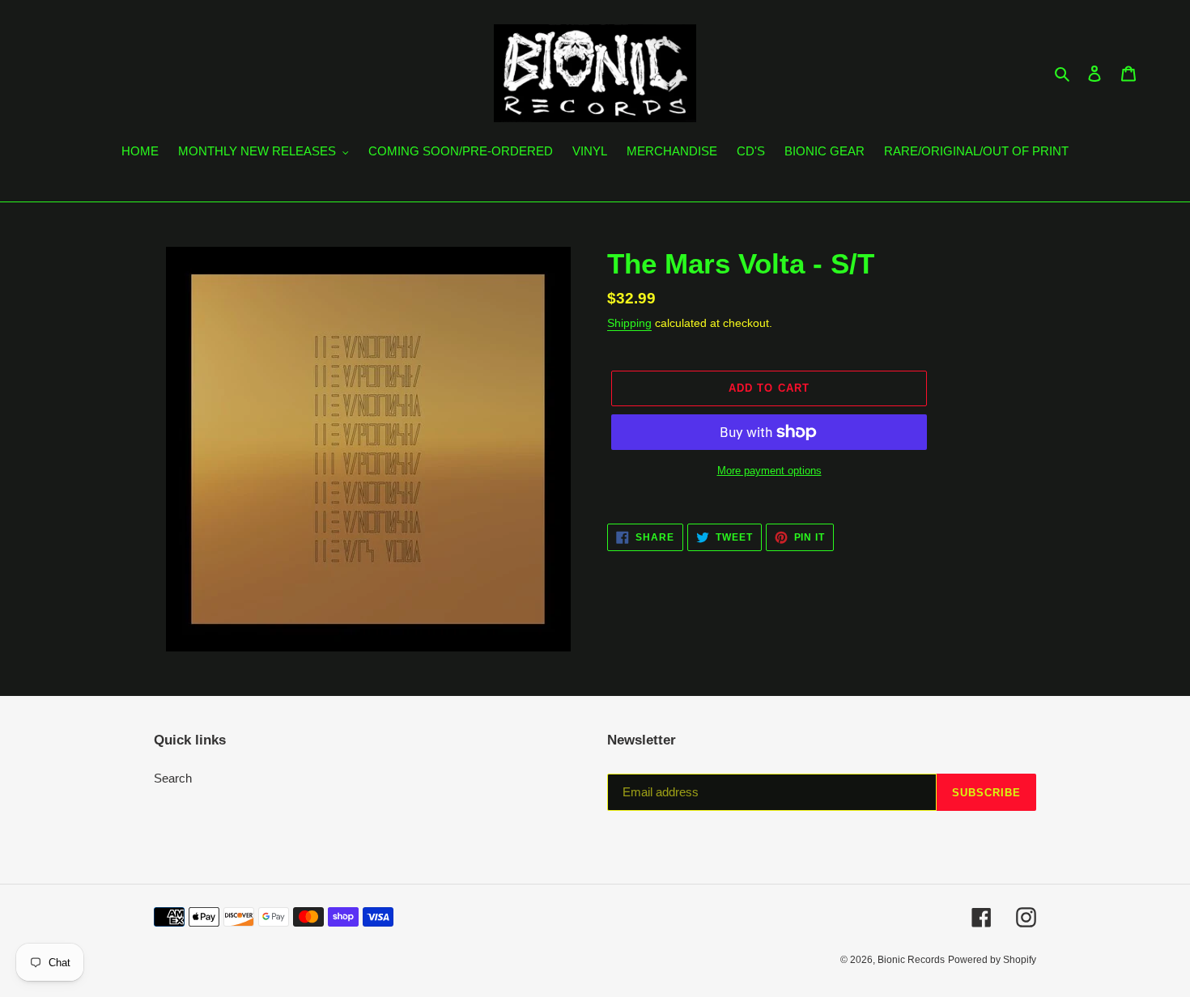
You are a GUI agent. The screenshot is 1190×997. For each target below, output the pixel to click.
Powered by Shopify (992, 959)
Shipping (629, 322)
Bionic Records (911, 959)
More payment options (769, 471)
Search (173, 778)
